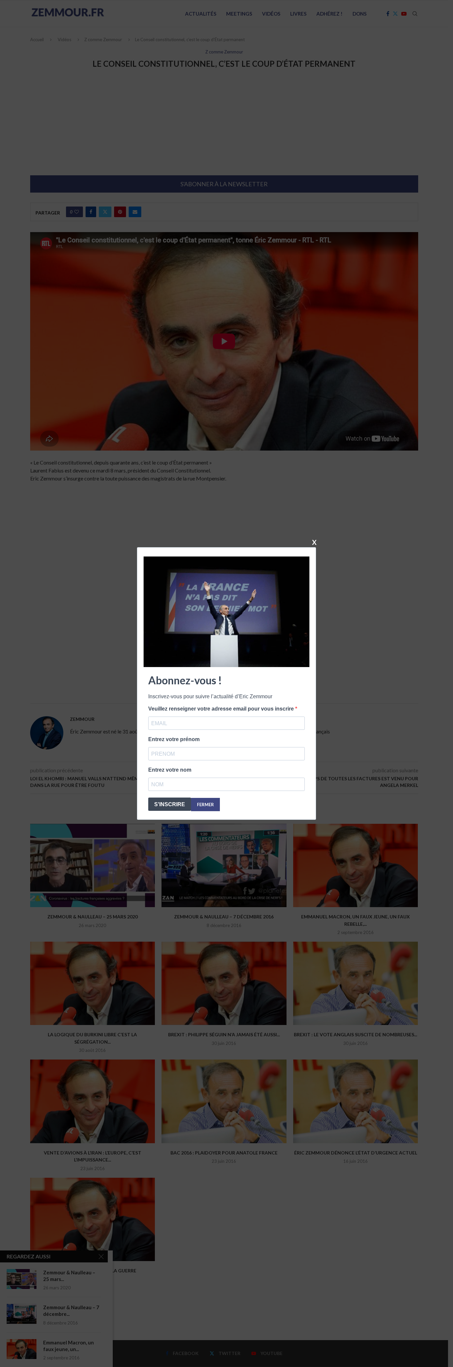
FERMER (205, 804)
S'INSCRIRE (169, 804)
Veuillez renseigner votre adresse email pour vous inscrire (221, 709)
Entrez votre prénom (174, 739)
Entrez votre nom (169, 770)
